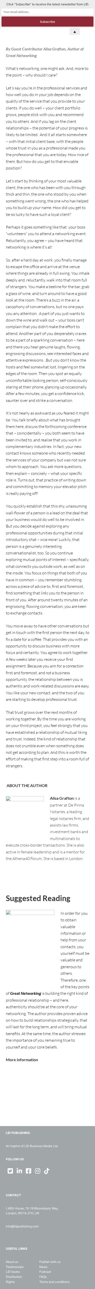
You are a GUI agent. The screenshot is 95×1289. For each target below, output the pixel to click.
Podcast (45, 1272)
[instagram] (37, 1170)
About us (12, 1262)
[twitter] (10, 1170)
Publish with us (50, 1262)
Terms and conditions (54, 1282)
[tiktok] (46, 1170)
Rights (10, 1282)
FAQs (43, 1277)
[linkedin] (19, 1170)
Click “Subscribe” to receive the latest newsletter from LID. (47, 4)
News (43, 1267)
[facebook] (28, 1170)
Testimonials (15, 1267)
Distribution (14, 1277)
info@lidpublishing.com (22, 1226)
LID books (13, 1272)
